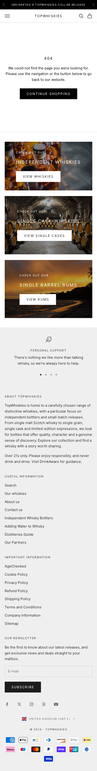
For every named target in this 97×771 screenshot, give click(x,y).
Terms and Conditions (23, 607)
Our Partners (15, 542)
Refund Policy (16, 591)
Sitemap (11, 623)
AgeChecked (15, 566)
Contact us (14, 509)
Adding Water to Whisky (24, 526)
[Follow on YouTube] (56, 704)
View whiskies (38, 176)
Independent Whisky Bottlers (29, 518)
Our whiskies (15, 493)
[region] (48, 351)
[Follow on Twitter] (19, 704)
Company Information (22, 615)
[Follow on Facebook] (7, 704)
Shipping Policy (18, 599)
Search (10, 485)
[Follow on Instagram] (31, 704)
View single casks (44, 236)
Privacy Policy (16, 582)
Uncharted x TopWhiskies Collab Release (49, 4)
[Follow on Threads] (43, 704)
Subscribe (23, 687)
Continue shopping (49, 94)
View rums (37, 299)
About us (12, 502)
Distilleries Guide (19, 534)
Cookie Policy (16, 574)
